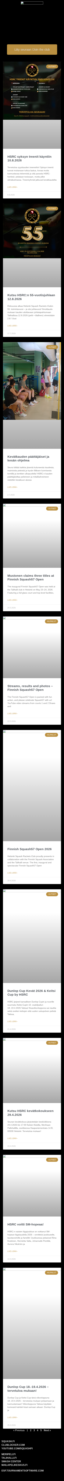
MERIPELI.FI (8, 1454)
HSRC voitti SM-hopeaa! (25, 1224)
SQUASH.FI (8, 1441)
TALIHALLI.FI (9, 1458)
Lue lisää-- (12, 187)
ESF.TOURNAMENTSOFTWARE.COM (22, 1470)
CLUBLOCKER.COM (13, 1445)
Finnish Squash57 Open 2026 (29, 849)
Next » (47, 1430)
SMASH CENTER (11, 1461)
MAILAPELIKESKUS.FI (14, 1465)
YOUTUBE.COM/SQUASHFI (17, 1448)
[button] (32, 29)
